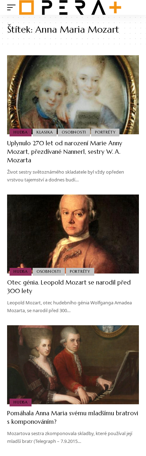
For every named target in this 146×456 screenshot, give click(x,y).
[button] (13, 7)
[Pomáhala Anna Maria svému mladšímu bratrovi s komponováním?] (73, 364)
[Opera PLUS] (70, 7)
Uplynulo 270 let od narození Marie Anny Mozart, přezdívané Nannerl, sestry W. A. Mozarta (64, 151)
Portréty (105, 132)
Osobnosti (74, 132)
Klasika (44, 132)
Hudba (20, 132)
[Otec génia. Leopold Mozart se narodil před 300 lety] (73, 234)
